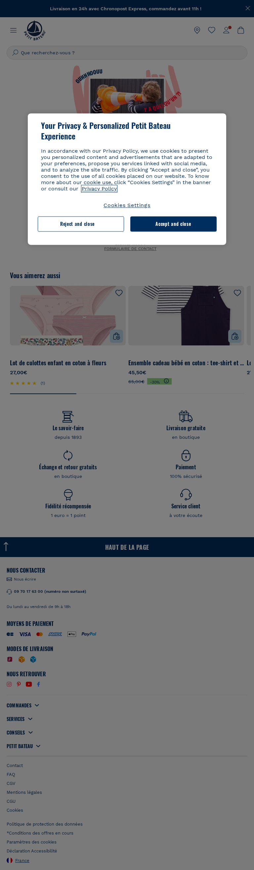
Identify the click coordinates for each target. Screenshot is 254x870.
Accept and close (173, 224)
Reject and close (77, 224)
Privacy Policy (99, 188)
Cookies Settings (127, 205)
